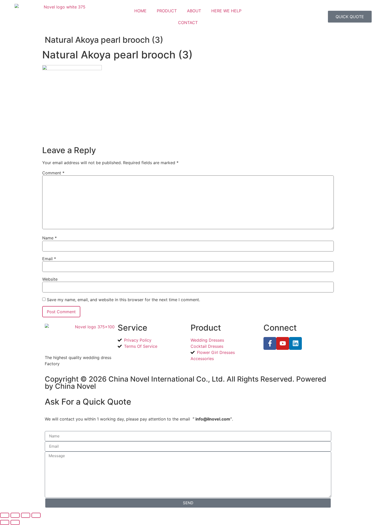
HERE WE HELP (226, 10)
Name (49, 238)
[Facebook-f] (269, 343)
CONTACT (188, 22)
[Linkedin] (295, 343)
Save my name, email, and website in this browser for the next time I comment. (123, 300)
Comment (53, 173)
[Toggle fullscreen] (15, 515)
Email (49, 259)
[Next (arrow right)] (15, 522)
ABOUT (194, 10)
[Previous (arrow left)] (4, 522)
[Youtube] (282, 343)
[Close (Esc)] (36, 515)
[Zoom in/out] (4, 515)
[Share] (25, 515)
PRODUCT (167, 10)
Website (50, 279)
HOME (140, 10)
